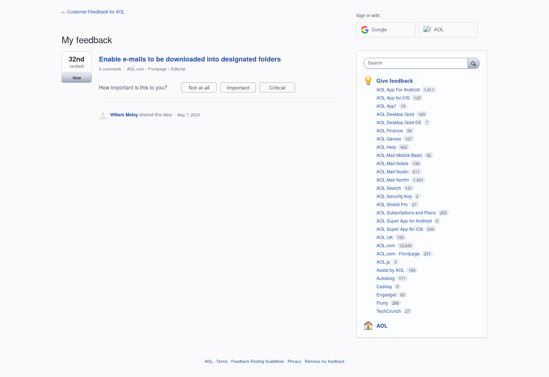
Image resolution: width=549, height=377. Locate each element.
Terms (222, 361)
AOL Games (389, 138)
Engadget (386, 294)
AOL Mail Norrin (393, 179)
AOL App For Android (398, 89)
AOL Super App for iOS (400, 229)
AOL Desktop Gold (395, 114)
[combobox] (417, 63)
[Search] (474, 63)
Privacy (294, 361)
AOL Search (389, 188)
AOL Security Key (394, 196)
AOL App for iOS (393, 97)
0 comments (110, 69)
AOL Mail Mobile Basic (400, 155)
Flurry (382, 302)
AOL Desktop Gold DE (399, 122)
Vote (76, 78)
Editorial (178, 69)
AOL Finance (390, 130)
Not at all (203, 88)
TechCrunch (389, 311)
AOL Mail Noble (393, 163)
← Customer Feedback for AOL (93, 11)
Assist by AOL (391, 270)
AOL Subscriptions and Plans (406, 212)
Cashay (384, 286)
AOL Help (386, 147)
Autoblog (386, 278)
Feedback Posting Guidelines (257, 361)
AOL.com (386, 245)
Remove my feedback (325, 361)
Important (241, 88)
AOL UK (385, 237)
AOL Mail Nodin (393, 171)
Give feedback (394, 80)
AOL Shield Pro (392, 204)
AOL (382, 325)
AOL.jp (383, 261)
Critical (282, 88)
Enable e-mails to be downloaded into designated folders (190, 59)
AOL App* (387, 106)
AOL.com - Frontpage (147, 69)
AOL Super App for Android (404, 220)
